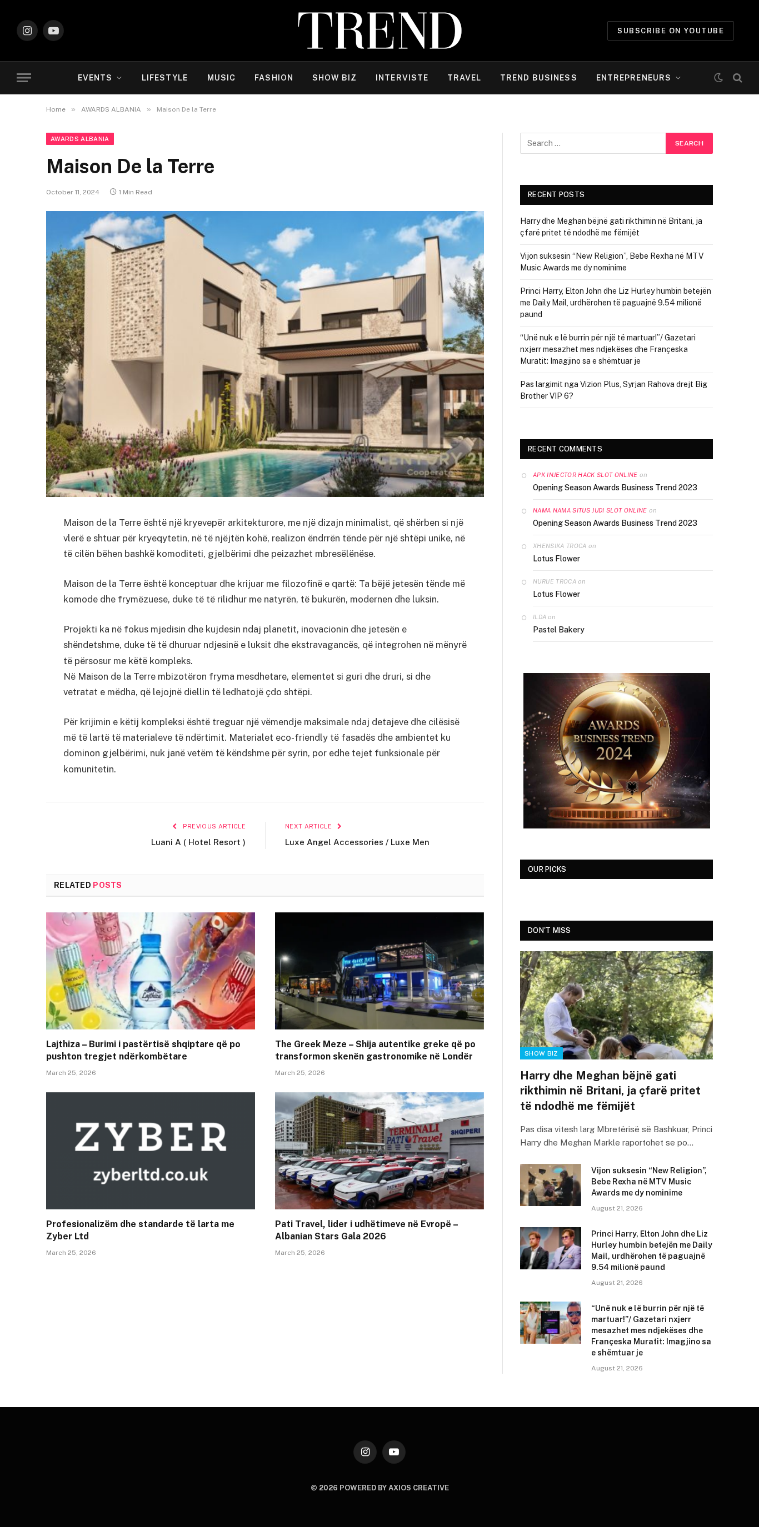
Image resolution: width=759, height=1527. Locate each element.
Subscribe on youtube (670, 31)
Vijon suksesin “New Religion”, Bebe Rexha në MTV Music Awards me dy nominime (649, 1181)
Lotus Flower (556, 558)
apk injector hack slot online (585, 474)
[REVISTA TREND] (380, 30)
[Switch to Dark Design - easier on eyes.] (718, 78)
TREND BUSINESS (538, 77)
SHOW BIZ (334, 77)
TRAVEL (464, 77)
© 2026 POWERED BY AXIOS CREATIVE (380, 1488)
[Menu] (24, 78)
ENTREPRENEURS (634, 77)
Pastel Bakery (559, 629)
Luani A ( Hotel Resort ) (198, 842)
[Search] (736, 78)
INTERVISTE (402, 77)
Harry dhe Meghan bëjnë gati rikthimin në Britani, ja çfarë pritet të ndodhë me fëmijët (610, 1090)
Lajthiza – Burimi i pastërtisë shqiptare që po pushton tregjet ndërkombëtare (143, 1050)
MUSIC (221, 77)
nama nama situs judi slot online (590, 510)
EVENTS (95, 77)
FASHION (273, 77)
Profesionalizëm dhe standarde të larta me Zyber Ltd (140, 1230)
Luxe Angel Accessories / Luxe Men (357, 842)
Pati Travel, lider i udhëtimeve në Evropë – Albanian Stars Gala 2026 (366, 1230)
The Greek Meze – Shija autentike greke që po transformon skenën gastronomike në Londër (375, 1050)
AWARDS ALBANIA (80, 138)
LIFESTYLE (165, 77)
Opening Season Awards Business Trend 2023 (615, 487)
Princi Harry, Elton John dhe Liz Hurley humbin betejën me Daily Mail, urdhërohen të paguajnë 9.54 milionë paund (615, 303)
